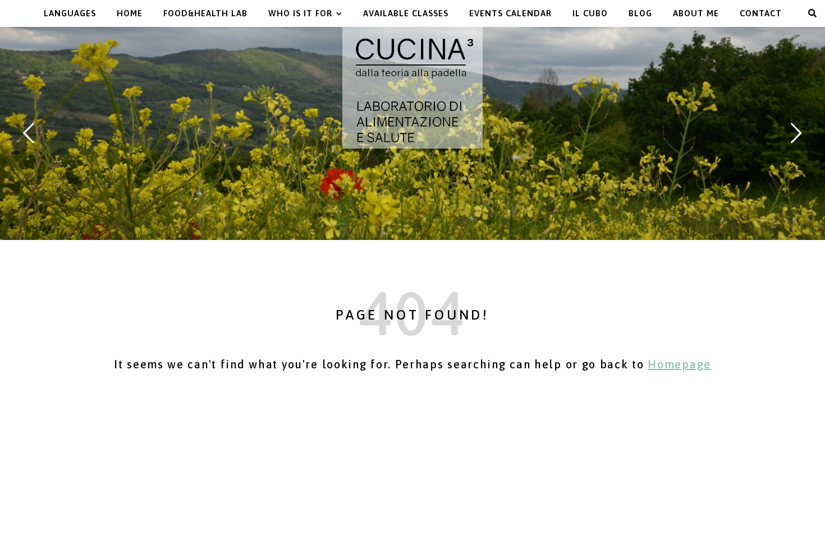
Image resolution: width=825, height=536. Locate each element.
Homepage (679, 364)
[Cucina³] (412, 88)
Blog (640, 13)
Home (130, 13)
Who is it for (300, 13)
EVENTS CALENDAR (510, 13)
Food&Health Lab (205, 13)
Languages (70, 13)
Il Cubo (590, 13)
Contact (761, 13)
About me (696, 13)
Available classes (405, 13)
